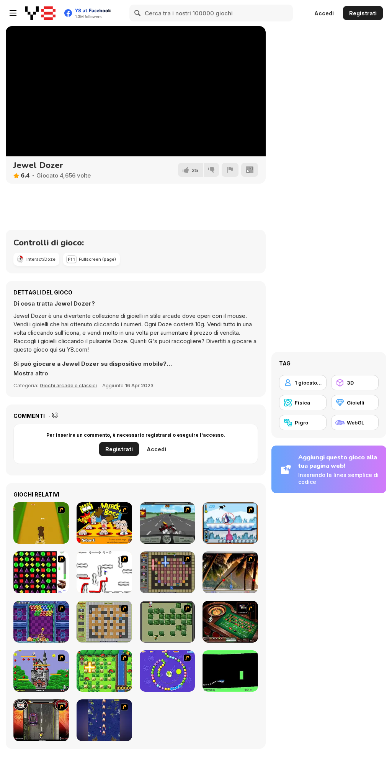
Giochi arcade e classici (68, 385)
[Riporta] (230, 170)
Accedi (324, 13)
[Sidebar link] (13, 13)
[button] (30, 373)
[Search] (137, 13)
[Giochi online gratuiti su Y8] (40, 13)
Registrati (363, 13)
